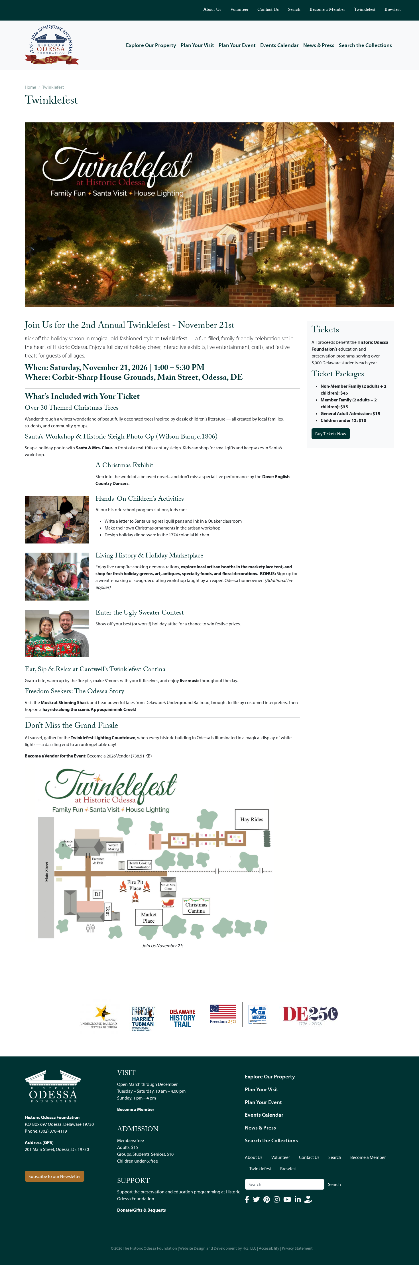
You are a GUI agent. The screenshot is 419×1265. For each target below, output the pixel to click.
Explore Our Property (151, 45)
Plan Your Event (237, 45)
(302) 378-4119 (53, 1131)
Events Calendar (279, 45)
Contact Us (268, 10)
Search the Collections (365, 45)
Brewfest (393, 10)
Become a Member (327, 10)
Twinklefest (364, 10)
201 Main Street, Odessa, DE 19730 (57, 1149)
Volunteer (239, 10)
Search (294, 10)
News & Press (318, 45)
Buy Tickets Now (330, 434)
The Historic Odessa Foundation (150, 1248)
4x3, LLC (249, 1248)
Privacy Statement (297, 1248)
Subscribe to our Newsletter (55, 1176)
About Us (212, 10)
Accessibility (269, 1248)
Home (30, 87)
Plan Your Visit (197, 45)
